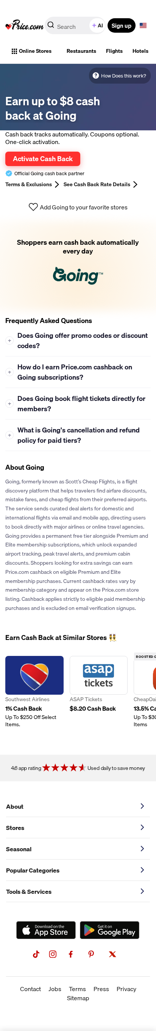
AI (100, 25)
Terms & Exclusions (28, 184)
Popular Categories (32, 870)
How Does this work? (123, 75)
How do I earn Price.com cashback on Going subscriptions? (70, 372)
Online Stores (35, 51)
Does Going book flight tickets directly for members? (77, 403)
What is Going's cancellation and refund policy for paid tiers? (74, 435)
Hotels (140, 51)
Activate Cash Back (43, 158)
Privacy (126, 988)
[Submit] (50, 27)
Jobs (54, 988)
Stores (15, 828)
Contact (30, 988)
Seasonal (18, 849)
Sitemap (78, 997)
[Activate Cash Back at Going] (78, 266)
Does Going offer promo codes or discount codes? (78, 340)
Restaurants (81, 51)
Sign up (121, 25)
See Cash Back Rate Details (97, 184)
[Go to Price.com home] (24, 25)
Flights (114, 51)
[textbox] (143, 25)
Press (101, 988)
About (14, 806)
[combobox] (76, 25)
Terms (77, 988)
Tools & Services (28, 891)
